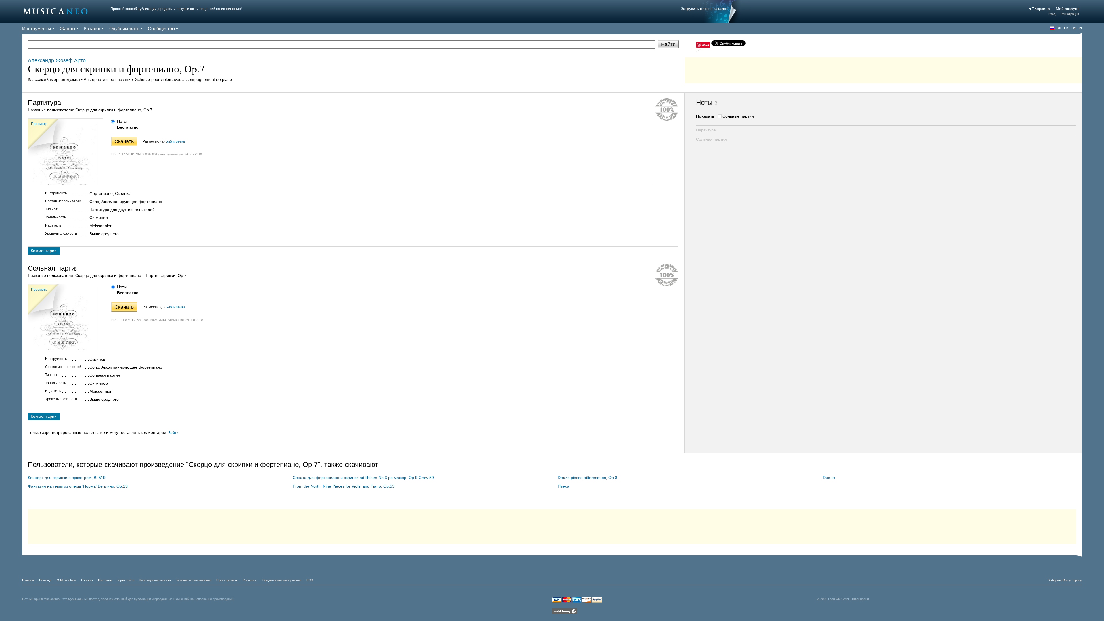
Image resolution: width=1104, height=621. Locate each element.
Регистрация (1070, 14)
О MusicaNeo (66, 580)
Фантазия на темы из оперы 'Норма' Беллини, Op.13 (78, 486)
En (1066, 28)
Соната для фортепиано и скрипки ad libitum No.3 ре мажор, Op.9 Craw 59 (363, 477)
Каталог (92, 28)
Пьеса (563, 486)
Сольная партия (711, 139)
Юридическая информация (281, 580)
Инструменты (36, 28)
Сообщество (161, 28)
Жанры (67, 28)
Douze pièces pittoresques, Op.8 (587, 477)
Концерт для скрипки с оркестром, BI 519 (67, 477)
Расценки (249, 580)
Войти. (173, 433)
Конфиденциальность (155, 580)
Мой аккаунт (1067, 8)
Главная (28, 580)
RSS (309, 580)
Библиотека (175, 141)
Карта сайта (125, 580)
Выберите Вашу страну (1065, 580)
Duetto (829, 477)
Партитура (706, 130)
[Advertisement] (883, 69)
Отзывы (87, 580)
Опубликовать (124, 28)
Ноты (122, 121)
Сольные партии (738, 116)
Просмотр (39, 124)
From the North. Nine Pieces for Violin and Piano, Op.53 (343, 486)
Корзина (1042, 8)
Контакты (105, 580)
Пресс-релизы (226, 580)
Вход (1051, 14)
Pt (1080, 28)
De (1073, 28)
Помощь (45, 580)
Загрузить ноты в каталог (704, 8)
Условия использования (193, 580)
